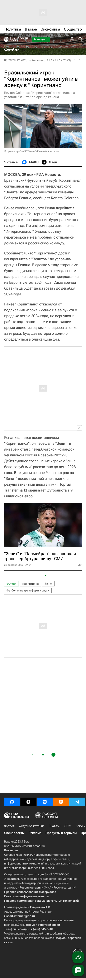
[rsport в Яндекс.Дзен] (28, 802)
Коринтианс (30, 583)
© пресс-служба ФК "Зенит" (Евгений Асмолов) (31, 151)
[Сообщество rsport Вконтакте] (45, 802)
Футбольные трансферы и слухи (27, 590)
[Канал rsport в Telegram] (77, 802)
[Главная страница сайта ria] (4, 39)
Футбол (11, 583)
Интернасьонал (42, 214)
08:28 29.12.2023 (15, 60)
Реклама (35, 833)
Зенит (48, 583)
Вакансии (11, 850)
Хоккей (80, 826)
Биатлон (54, 826)
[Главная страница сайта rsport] (25, 39)
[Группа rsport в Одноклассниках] (61, 802)
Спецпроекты (14, 833)
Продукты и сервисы (61, 833)
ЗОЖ (67, 826)
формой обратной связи (43, 924)
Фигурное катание (31, 826)
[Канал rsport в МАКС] (12, 802)
